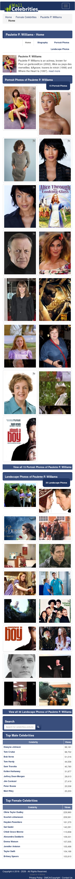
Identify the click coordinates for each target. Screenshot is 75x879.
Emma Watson (11, 841)
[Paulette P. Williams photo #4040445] (20, 495)
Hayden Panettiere (13, 822)
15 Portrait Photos (58, 85)
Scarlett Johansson (13, 816)
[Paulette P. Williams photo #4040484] (20, 392)
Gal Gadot (8, 826)
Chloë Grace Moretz (13, 831)
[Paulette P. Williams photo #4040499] (20, 528)
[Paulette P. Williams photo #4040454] (20, 666)
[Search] (38, 726)
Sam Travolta (10, 766)
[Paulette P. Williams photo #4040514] (20, 160)
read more (54, 71)
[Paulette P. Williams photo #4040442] (20, 638)
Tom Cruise (9, 751)
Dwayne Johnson (12, 746)
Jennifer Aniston (12, 846)
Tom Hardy (9, 761)
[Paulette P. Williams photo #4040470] (20, 253)
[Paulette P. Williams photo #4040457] (55, 206)
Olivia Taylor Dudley (13, 812)
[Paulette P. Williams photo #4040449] (20, 556)
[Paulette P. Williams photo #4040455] (20, 299)
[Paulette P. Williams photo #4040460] (20, 583)
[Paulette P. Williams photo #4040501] (20, 346)
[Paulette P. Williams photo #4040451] (55, 253)
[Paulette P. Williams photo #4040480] (20, 611)
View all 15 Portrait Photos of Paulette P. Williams (42, 467)
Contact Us (67, 877)
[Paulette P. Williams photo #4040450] (55, 556)
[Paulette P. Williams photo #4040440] (55, 113)
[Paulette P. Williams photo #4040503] (55, 528)
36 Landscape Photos (56, 482)
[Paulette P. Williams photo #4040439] (20, 206)
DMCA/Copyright (52, 877)
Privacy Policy (35, 877)
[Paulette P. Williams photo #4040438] (55, 160)
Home (28, 42)
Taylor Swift (9, 851)
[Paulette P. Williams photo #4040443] (55, 638)
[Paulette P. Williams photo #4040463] (55, 611)
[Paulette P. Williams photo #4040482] (55, 299)
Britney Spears (11, 856)
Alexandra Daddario (14, 836)
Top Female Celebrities (22, 800)
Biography (43, 42)
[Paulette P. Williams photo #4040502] (55, 693)
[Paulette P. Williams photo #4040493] (55, 392)
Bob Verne (9, 756)
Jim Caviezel (10, 781)
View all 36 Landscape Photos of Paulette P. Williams (40, 711)
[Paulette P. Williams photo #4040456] (55, 666)
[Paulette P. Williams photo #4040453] (55, 346)
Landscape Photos (60, 49)
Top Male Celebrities (20, 735)
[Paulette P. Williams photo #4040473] (55, 583)
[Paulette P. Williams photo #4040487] (20, 693)
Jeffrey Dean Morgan (14, 776)
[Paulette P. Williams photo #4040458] (55, 501)
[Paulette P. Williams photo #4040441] (20, 107)
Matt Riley (9, 790)
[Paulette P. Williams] (10, 63)
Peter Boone (10, 786)
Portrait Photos (61, 42)
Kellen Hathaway (12, 771)
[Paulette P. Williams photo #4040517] (20, 439)
